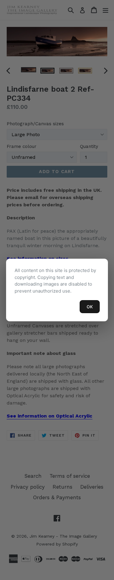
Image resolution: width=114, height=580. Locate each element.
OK (90, 306)
